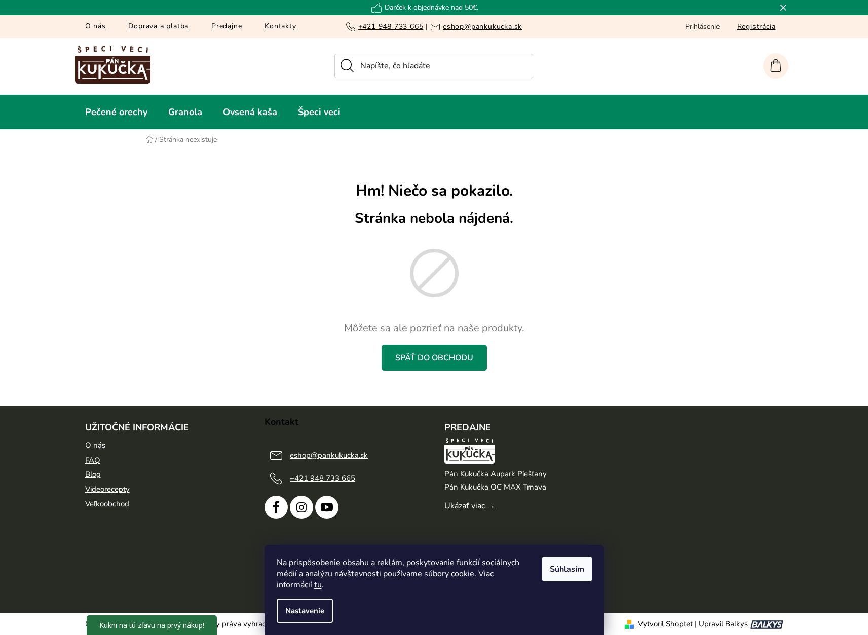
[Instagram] (301, 507)
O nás (95, 26)
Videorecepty (107, 489)
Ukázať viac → (469, 505)
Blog (93, 474)
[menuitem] (116, 112)
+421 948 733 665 (391, 26)
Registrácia (756, 26)
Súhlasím (567, 569)
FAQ (92, 460)
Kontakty (280, 26)
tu (318, 584)
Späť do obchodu (434, 357)
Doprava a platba (158, 26)
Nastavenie (304, 611)
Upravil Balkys (723, 624)
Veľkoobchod (107, 504)
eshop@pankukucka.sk (482, 26)
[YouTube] (326, 507)
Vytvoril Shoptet (665, 624)
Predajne (226, 26)
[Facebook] (276, 507)
